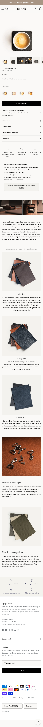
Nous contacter (6, 697)
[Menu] (2, 9)
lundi (7, 711)
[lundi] (21, 9)
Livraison (5, 138)
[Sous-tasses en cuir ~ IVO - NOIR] (5, 92)
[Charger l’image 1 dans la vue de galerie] (21, 34)
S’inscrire (21, 670)
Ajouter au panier (21, 103)
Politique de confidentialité (26, 697)
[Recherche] (8, 9)
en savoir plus (18, 180)
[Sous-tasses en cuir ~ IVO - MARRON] (30, 92)
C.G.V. (15, 697)
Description (6, 121)
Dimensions (6, 127)
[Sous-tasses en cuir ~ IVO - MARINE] (22, 92)
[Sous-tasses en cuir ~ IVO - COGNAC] (13, 92)
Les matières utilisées (10, 132)
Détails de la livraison (7, 115)
